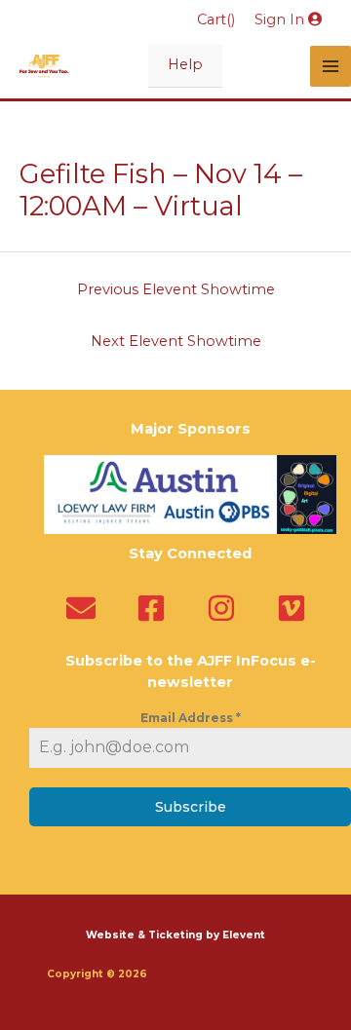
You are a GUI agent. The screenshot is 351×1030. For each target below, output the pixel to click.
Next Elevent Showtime (176, 341)
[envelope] (85, 608)
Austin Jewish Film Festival (227, 974)
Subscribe (190, 807)
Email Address (190, 717)
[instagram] (225, 608)
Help (185, 64)
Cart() (216, 19)
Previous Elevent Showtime (176, 289)
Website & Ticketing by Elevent (175, 935)
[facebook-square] (155, 608)
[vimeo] (296, 608)
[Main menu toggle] (330, 66)
